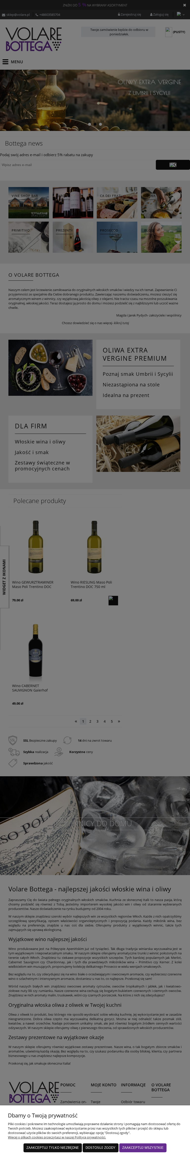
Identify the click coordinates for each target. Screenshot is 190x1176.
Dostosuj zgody (101, 1148)
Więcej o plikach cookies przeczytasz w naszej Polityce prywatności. (57, 1137)
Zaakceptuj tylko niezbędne (52, 1148)
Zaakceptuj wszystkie (143, 1148)
